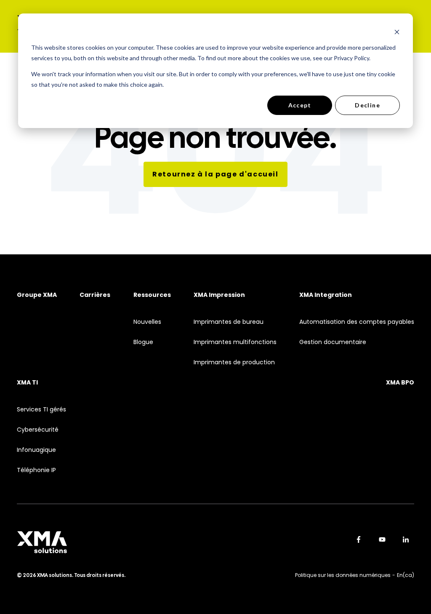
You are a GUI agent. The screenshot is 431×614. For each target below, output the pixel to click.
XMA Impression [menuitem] (219, 295)
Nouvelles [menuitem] (147, 322)
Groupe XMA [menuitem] (37, 295)
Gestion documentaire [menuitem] (332, 342)
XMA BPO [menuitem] (400, 382)
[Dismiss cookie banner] (397, 32)
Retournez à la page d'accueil (215, 174)
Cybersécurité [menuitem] (38, 429)
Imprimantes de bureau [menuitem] (228, 322)
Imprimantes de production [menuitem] (234, 362)
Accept (299, 105)
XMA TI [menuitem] (27, 382)
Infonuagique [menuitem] (36, 450)
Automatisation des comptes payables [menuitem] (356, 322)
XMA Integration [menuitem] (325, 295)
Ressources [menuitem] (152, 295)
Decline (367, 105)
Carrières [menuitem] (95, 295)
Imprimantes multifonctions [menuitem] (235, 342)
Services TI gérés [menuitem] (41, 409)
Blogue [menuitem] (143, 342)
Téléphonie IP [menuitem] (36, 470)
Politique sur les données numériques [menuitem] (343, 575)
